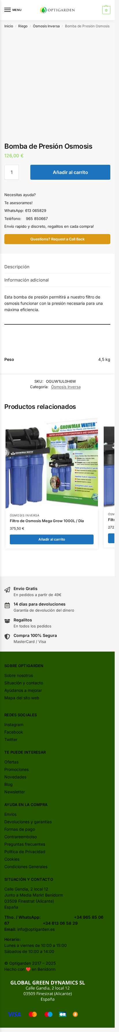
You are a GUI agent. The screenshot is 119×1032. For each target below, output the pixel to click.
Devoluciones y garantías (28, 821)
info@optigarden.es (36, 929)
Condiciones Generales (25, 866)
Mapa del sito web (21, 697)
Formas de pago (19, 829)
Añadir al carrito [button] (51, 539)
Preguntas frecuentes (24, 844)
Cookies (11, 859)
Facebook (13, 732)
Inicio (8, 26)
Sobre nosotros (18, 675)
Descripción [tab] (16, 266)
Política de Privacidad (24, 851)
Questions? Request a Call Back (57, 239)
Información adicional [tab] (26, 280)
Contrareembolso (20, 836)
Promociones (16, 769)
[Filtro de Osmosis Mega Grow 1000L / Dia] (51, 463)
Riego (22, 26)
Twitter (10, 739)
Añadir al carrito (70, 172)
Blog (8, 784)
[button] (105, 10)
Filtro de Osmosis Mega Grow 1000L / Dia (47, 520)
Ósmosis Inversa (46, 26)
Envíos (10, 814)
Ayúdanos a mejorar (23, 690)
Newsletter (14, 791)
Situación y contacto (23, 682)
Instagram (13, 724)
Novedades (15, 776)
